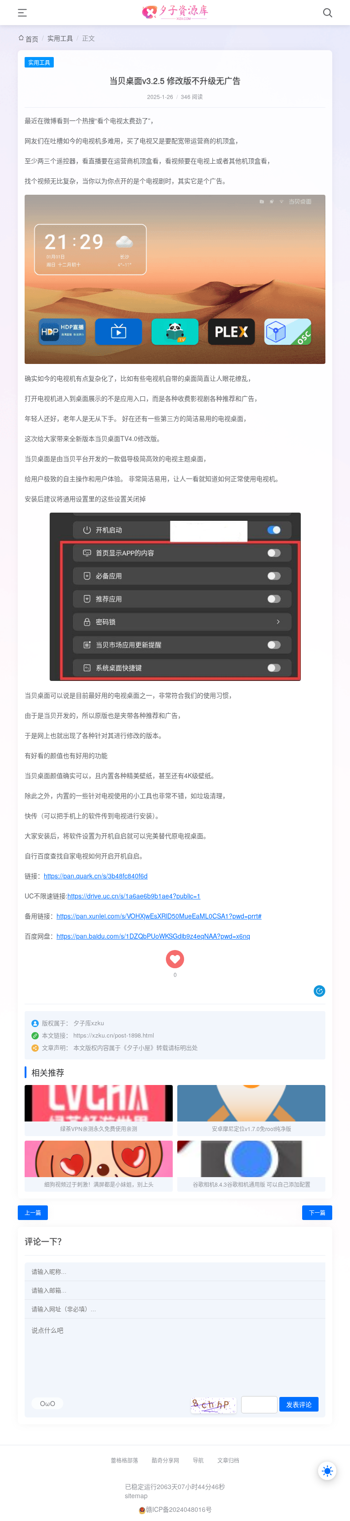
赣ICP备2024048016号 (179, 1509)
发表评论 (299, 1404)
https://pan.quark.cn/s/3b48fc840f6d (96, 875)
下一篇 (317, 1212)
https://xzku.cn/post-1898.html (113, 1035)
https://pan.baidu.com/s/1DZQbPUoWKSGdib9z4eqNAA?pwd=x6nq (153, 935)
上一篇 (33, 1212)
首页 (32, 38)
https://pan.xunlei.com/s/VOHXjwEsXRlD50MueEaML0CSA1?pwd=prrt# (159, 915)
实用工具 (60, 37)
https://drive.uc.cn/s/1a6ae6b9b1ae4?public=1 (134, 895)
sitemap (136, 1495)
